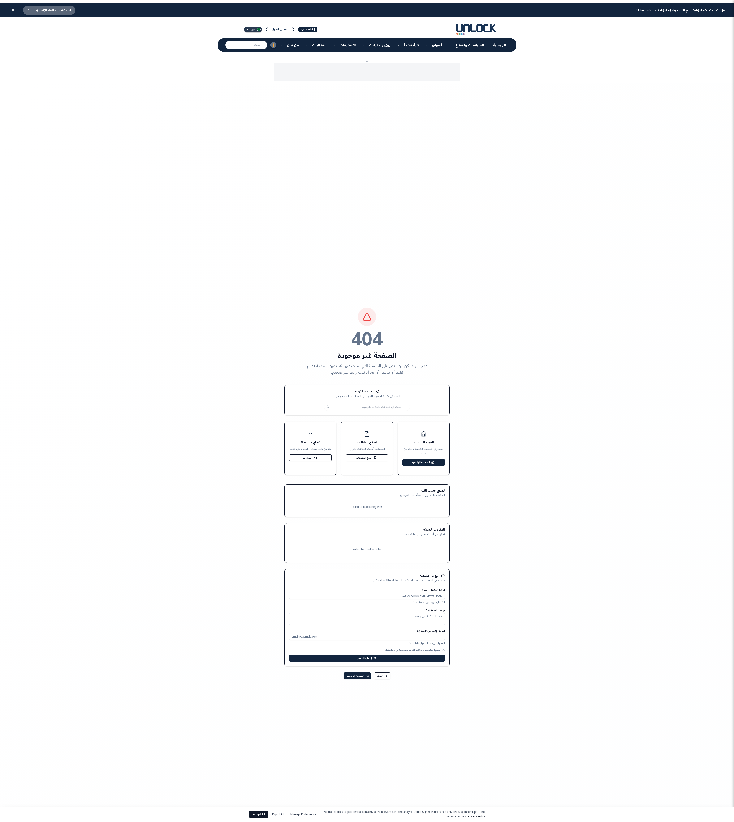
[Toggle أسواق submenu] (427, 45)
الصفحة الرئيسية (421, 462)
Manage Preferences (303, 814)
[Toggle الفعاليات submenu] (307, 45)
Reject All (278, 814)
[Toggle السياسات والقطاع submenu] (450, 45)
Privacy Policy (476, 816)
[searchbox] (246, 45)
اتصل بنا (307, 457)
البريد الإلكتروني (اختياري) (431, 630)
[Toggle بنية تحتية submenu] (398, 45)
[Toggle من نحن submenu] (282, 45)
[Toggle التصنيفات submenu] (334, 45)
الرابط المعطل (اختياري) (432, 589)
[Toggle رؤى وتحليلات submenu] (364, 45)
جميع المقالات (364, 457)
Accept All (258, 814)
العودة (380, 676)
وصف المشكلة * (435, 610)
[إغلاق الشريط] (13, 10)
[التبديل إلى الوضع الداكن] (273, 45)
